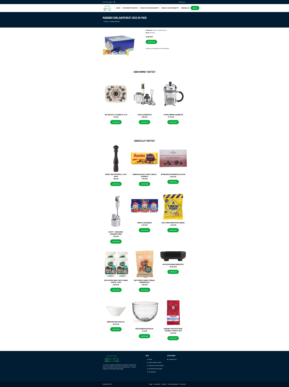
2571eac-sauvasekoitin (144, 115)
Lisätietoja (151, 42)
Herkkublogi (185, 8)
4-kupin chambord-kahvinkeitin (173, 115)
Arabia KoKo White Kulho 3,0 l (116, 322)
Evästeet (164, 384)
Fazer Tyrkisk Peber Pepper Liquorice (173, 223)
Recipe (118, 8)
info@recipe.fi (181, 2)
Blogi (150, 384)
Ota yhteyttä (156, 384)
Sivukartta (183, 384)
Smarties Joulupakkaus (144, 223)
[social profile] (114, 2)
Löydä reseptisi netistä (130, 8)
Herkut (106, 21)
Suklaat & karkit (115, 21)
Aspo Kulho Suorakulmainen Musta (173, 264)
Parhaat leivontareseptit (170, 8)
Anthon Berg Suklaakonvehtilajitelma (173, 174)
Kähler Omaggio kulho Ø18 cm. (144, 329)
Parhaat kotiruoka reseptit (149, 8)
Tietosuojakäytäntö (173, 384)
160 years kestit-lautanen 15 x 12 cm (116, 115)
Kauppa (195, 8)
